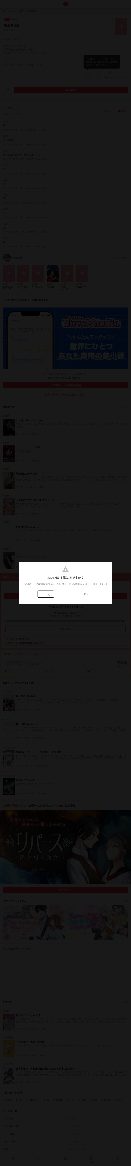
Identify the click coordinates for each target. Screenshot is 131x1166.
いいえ (46, 594)
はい (85, 594)
